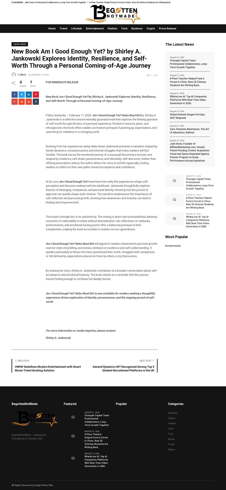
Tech (170, 434)
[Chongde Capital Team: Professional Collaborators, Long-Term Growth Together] (174, 181)
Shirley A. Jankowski (58, 338)
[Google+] (15, 102)
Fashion (172, 423)
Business (172, 413)
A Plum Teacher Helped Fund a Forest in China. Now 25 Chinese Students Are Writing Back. (120, 2)
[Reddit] (22, 102)
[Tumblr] (36, 102)
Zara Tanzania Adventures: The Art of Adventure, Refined (189, 130)
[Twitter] (22, 95)
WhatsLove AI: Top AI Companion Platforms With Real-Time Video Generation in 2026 (188, 100)
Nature (171, 449)
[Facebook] (15, 95)
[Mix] (29, 102)
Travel (171, 444)
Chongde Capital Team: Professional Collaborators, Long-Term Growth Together (39, 2)
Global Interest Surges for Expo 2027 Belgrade (187, 116)
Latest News (20, 44)
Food (170, 428)
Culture (171, 418)
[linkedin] (29, 95)
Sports (171, 439)
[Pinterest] (36, 95)
